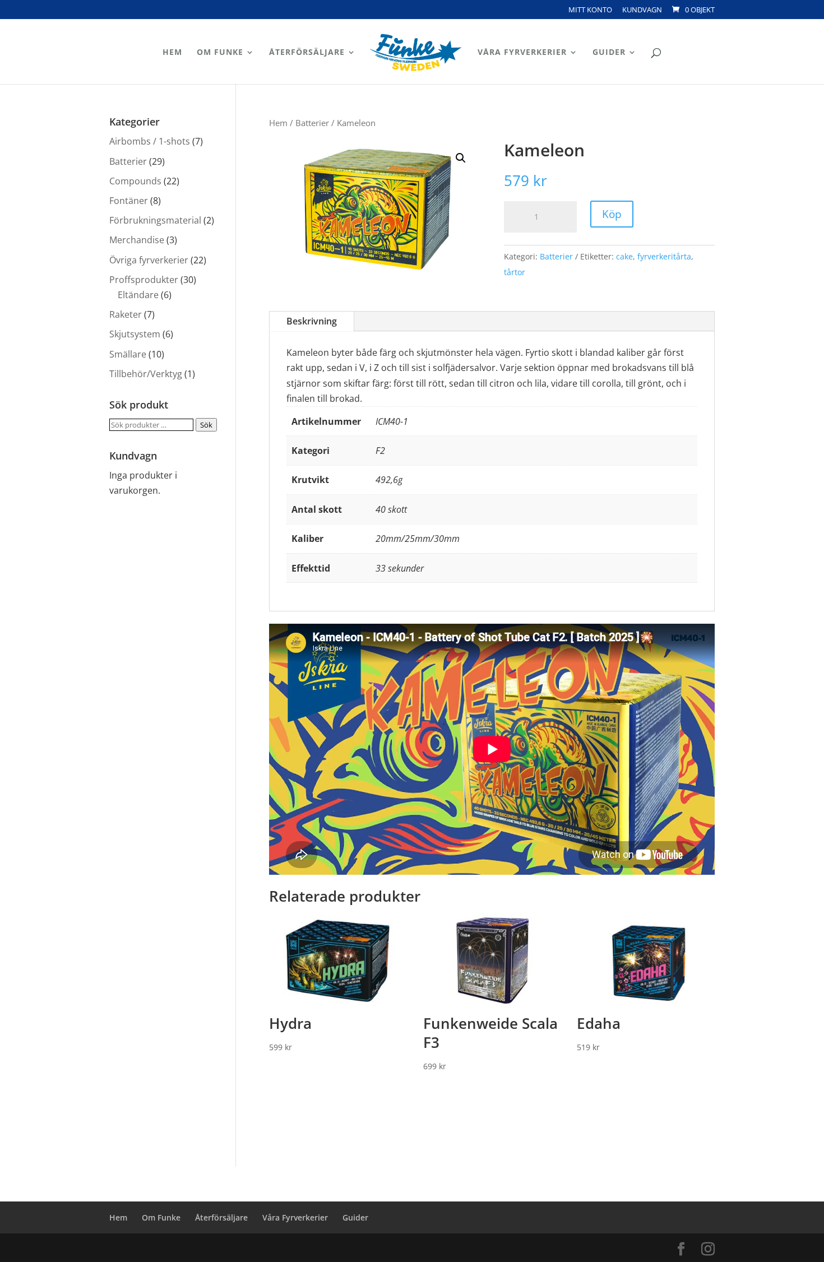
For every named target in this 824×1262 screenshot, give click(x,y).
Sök (206, 425)
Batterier (312, 122)
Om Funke (220, 52)
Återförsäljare (307, 52)
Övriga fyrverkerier (148, 260)
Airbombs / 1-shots (149, 141)
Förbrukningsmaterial (155, 220)
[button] (461, 158)
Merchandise (136, 240)
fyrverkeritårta (664, 256)
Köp (612, 214)
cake (624, 256)
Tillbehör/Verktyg (145, 374)
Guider (609, 52)
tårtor (514, 272)
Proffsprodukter (143, 279)
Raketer (125, 314)
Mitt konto (590, 10)
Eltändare (138, 295)
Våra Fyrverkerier (522, 52)
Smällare (127, 354)
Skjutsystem (134, 334)
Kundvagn (642, 10)
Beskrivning (311, 321)
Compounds (135, 181)
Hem (172, 52)
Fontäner (128, 200)
